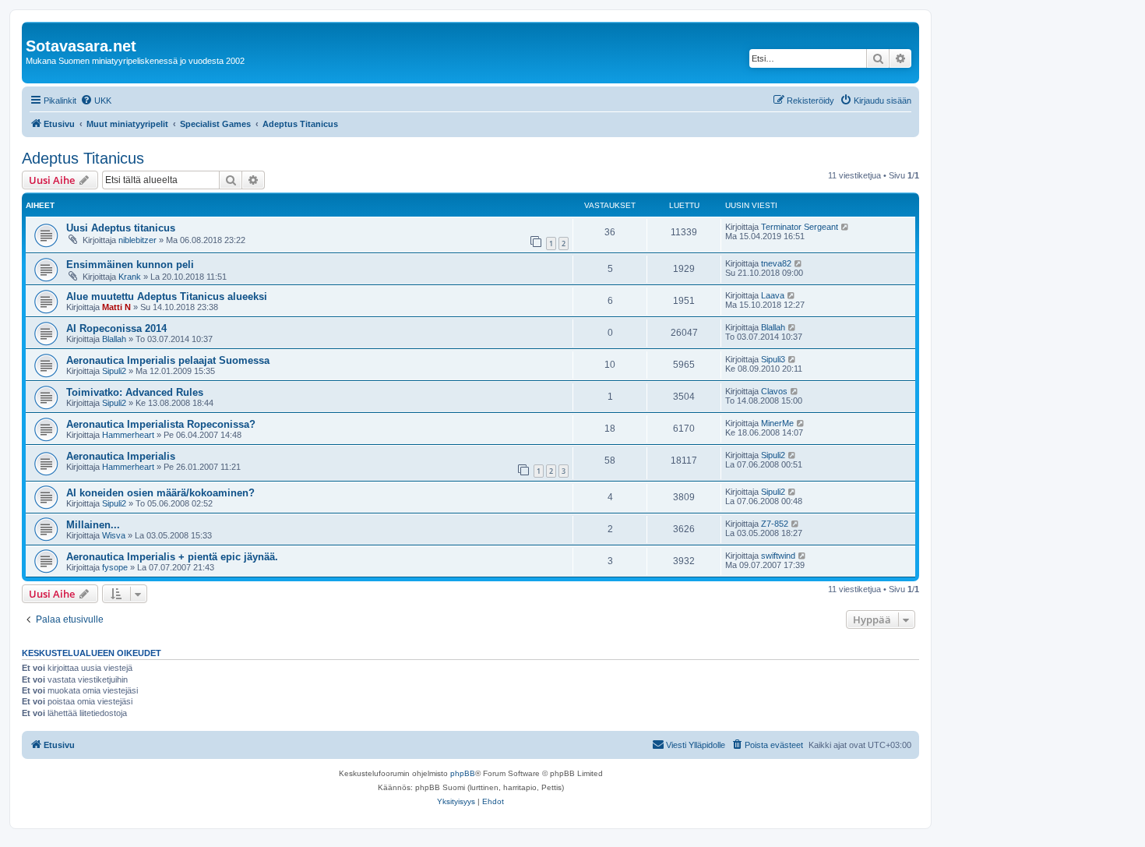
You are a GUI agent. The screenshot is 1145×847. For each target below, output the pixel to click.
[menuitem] (95, 100)
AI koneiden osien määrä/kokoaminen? (160, 493)
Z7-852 (774, 523)
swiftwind (778, 555)
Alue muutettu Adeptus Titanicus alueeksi (166, 296)
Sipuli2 (114, 371)
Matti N (116, 307)
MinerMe (777, 423)
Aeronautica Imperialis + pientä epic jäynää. (172, 557)
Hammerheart (128, 434)
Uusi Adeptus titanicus (120, 228)
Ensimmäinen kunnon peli (130, 264)
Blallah (114, 339)
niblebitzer (137, 240)
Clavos (774, 391)
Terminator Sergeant (799, 226)
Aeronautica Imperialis (120, 456)
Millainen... (93, 525)
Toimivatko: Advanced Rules (134, 392)
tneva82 (776, 263)
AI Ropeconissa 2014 (116, 328)
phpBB (462, 773)
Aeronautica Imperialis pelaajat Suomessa (168, 360)
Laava (772, 295)
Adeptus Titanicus (83, 158)
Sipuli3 (773, 359)
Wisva (113, 535)
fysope (115, 567)
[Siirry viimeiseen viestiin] (845, 226)
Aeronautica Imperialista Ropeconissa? (160, 424)
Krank (129, 276)
